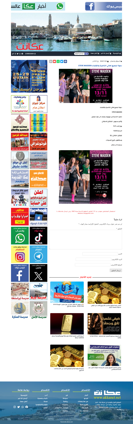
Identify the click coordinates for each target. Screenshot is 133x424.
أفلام (46, 408)
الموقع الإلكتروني (116, 265)
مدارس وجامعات (61, 408)
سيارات (65, 405)
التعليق (119, 229)
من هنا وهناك (83, 402)
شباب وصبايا (42, 398)
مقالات (65, 411)
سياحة (65, 398)
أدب (46, 395)
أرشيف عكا (84, 411)
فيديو (86, 398)
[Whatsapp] (20, 54)
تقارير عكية (84, 405)
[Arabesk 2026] (29, 92)
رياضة (65, 402)
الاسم (120, 254)
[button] (65, 61)
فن (67, 395)
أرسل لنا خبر (22, 398)
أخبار (86, 395)
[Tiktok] (13, 54)
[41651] (66, 10)
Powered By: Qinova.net (66, 422)
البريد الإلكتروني (117, 259)
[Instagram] (15, 54)
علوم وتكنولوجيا (42, 405)
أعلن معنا (23, 402)
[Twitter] (17, 54)
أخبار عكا (85, 408)
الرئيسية (24, 395)
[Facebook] (22, 54)
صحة (46, 402)
